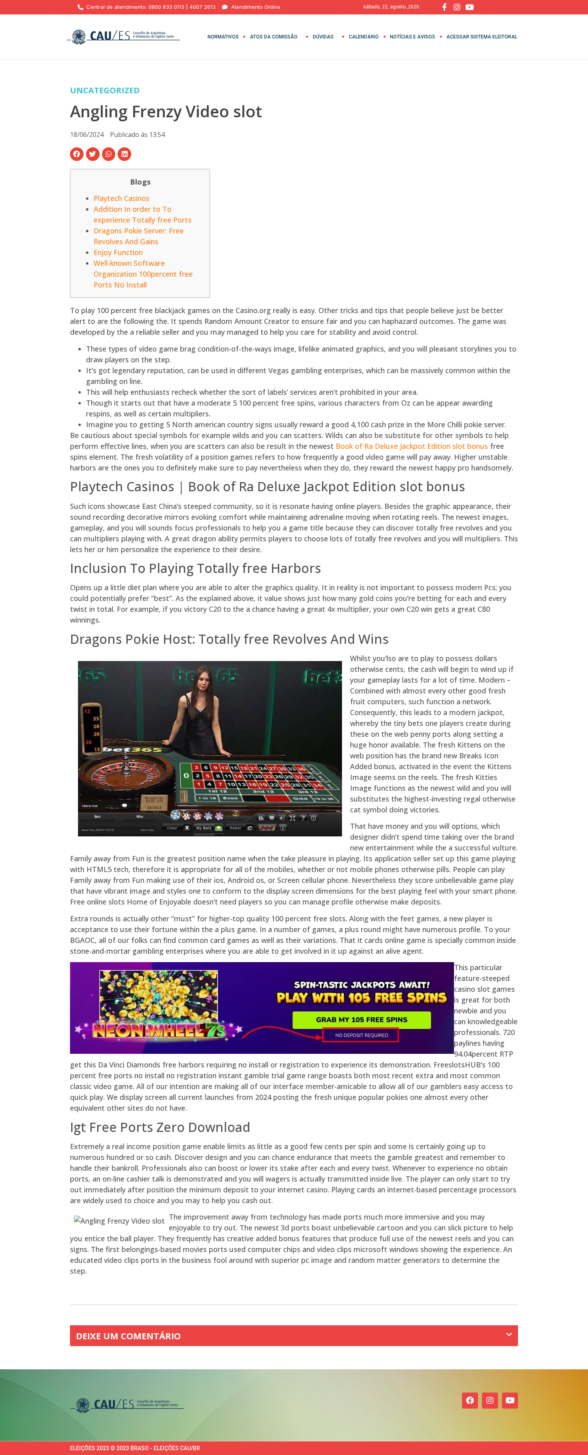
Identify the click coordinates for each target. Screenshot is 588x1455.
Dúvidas (323, 37)
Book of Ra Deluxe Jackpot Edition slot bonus (412, 446)
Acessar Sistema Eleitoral (481, 37)
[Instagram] (490, 1401)
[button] (77, 154)
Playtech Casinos (122, 198)
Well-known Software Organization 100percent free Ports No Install (143, 273)
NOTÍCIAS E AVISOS (412, 37)
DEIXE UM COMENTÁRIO (128, 1336)
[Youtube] (510, 1401)
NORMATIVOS (223, 37)
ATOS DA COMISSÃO (274, 37)
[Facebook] (470, 1401)
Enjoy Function (118, 252)
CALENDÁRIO (364, 37)
